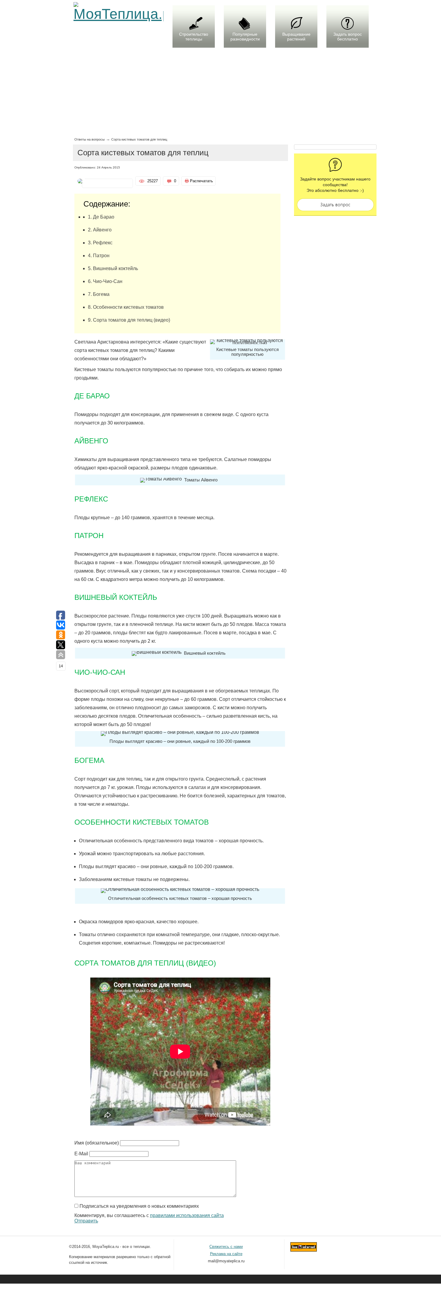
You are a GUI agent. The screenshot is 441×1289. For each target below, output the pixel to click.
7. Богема (99, 294)
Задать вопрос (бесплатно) (335, 204)
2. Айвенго (100, 229)
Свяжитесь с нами (226, 1246)
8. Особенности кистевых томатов (126, 307)
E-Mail (81, 1153)
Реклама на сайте (226, 1254)
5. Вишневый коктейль (113, 268)
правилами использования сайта (187, 1215)
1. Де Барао (101, 216)
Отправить (86, 1220)
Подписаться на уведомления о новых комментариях (139, 1206)
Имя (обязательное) (96, 1142)
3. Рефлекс (100, 242)
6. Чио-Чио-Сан (105, 281)
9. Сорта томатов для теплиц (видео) (129, 320)
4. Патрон (99, 255)
